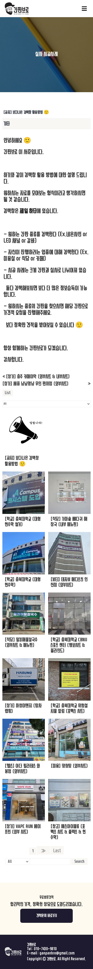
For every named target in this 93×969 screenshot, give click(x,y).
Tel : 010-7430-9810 (42, 949)
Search (79, 861)
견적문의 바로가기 (46, 916)
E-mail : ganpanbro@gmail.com (50, 953)
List (7, 393)
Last (57, 850)
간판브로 (31, 945)
